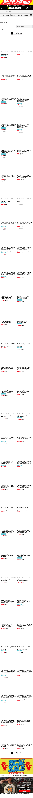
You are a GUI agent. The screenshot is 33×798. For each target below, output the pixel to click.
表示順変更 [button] (21, 26)
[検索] (26, 11)
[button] (1, 7)
